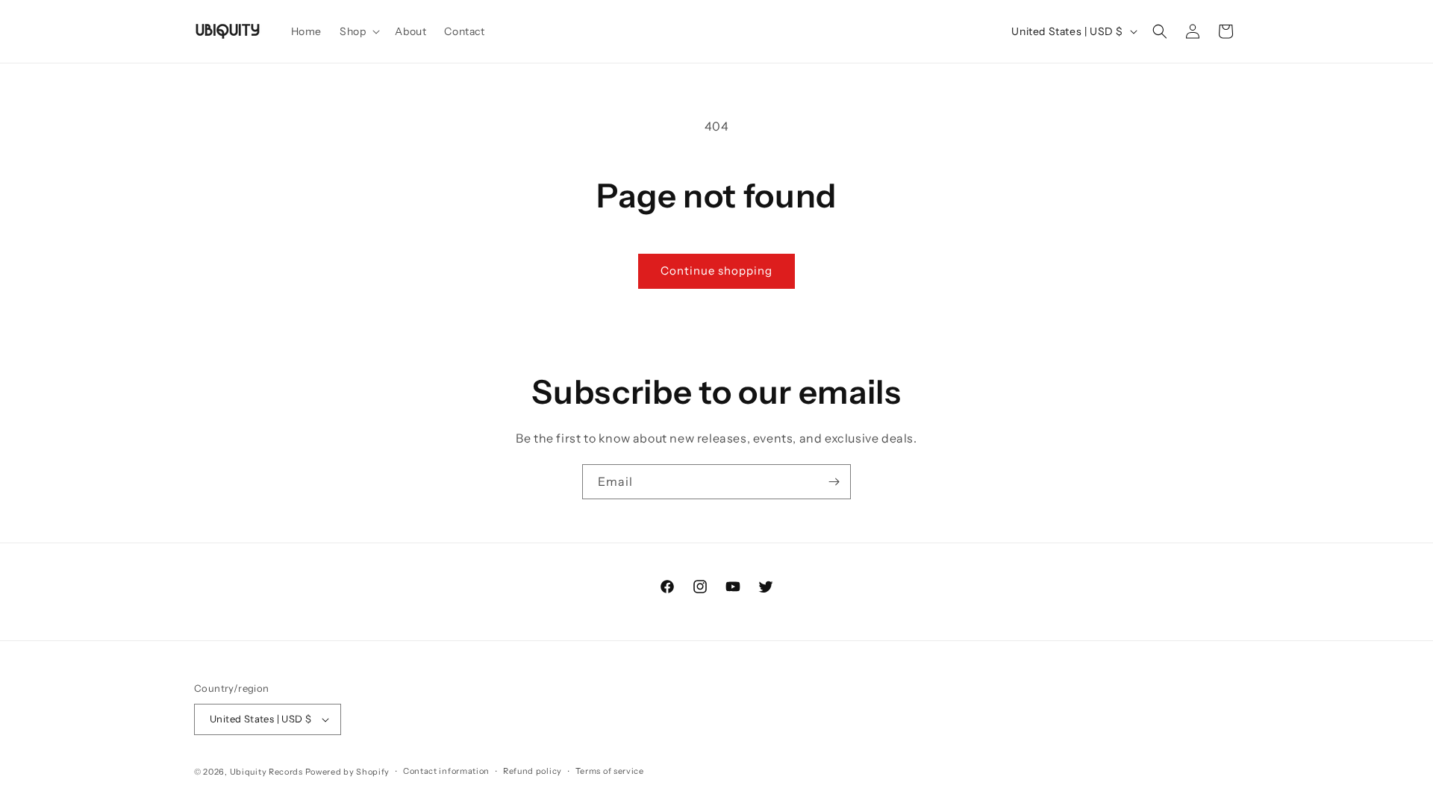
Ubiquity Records (266, 771)
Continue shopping (716, 270)
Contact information (446, 771)
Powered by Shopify (347, 771)
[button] (358, 31)
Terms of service (609, 771)
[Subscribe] (833, 481)
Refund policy (532, 771)
